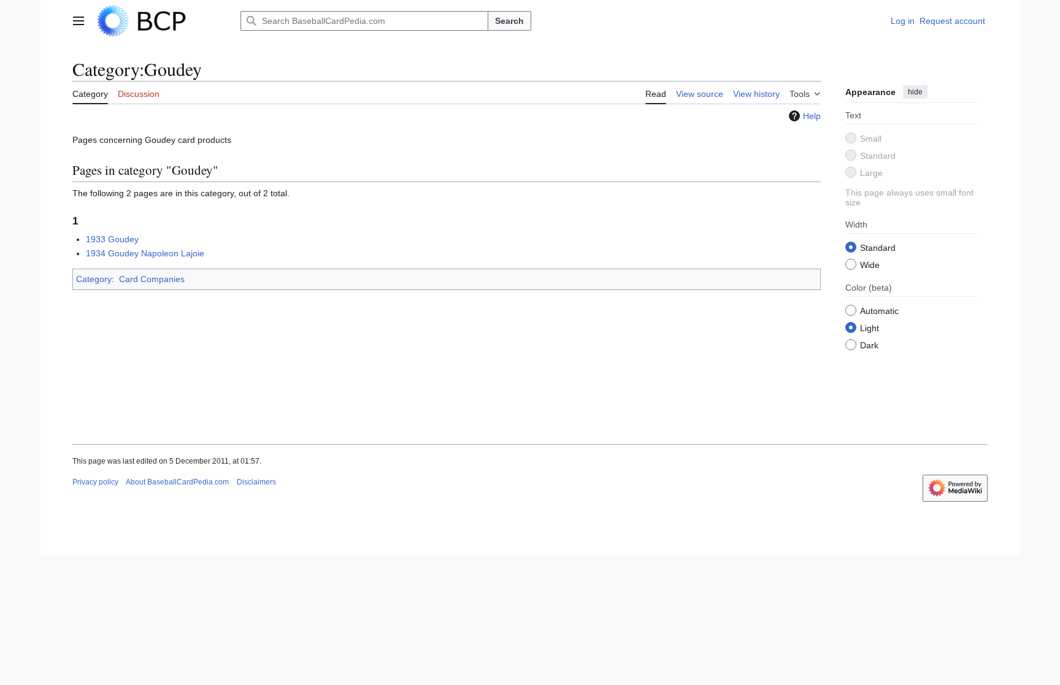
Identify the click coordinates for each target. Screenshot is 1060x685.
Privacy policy (95, 482)
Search (509, 21)
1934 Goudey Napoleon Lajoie (145, 253)
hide (915, 92)
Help (812, 116)
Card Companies (152, 279)
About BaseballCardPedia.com (177, 482)
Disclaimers (256, 482)
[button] (78, 21)
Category (94, 279)
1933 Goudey (112, 239)
